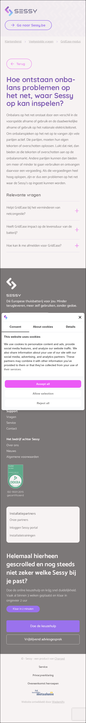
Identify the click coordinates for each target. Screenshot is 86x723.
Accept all (43, 384)
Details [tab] (70, 326)
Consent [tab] (15, 326)
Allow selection (43, 393)
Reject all (43, 403)
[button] (80, 317)
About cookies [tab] (43, 326)
